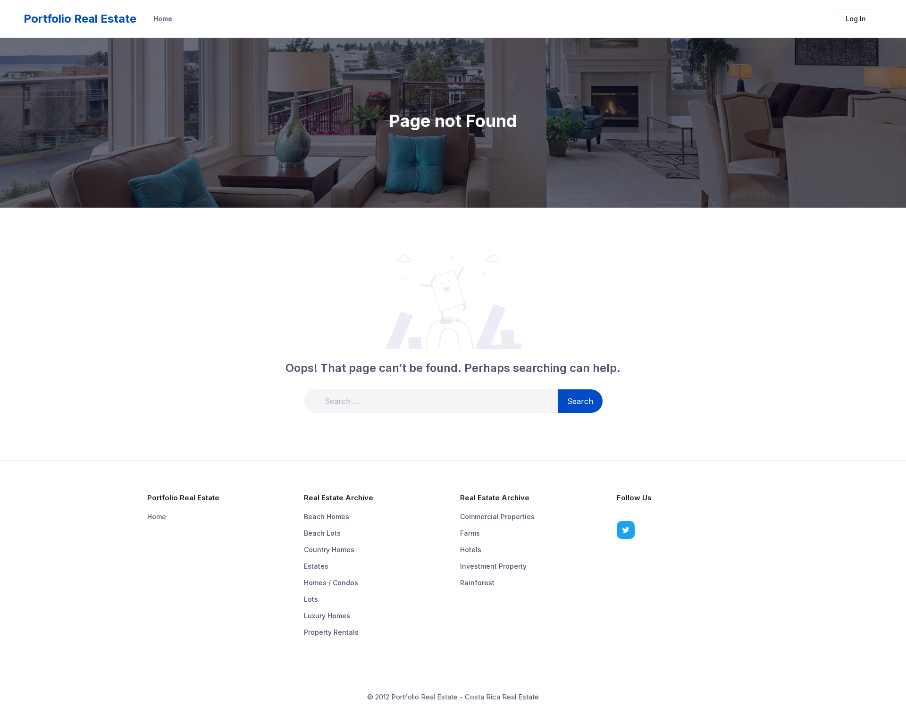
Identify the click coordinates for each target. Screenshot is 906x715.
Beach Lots (322, 533)
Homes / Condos (331, 583)
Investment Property (493, 566)
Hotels (470, 550)
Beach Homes (326, 517)
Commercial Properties (497, 517)
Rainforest (477, 583)
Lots (311, 599)
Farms (470, 533)
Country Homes (329, 550)
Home (162, 19)
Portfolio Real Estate (80, 18)
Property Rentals (331, 632)
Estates (316, 566)
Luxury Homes (327, 616)
